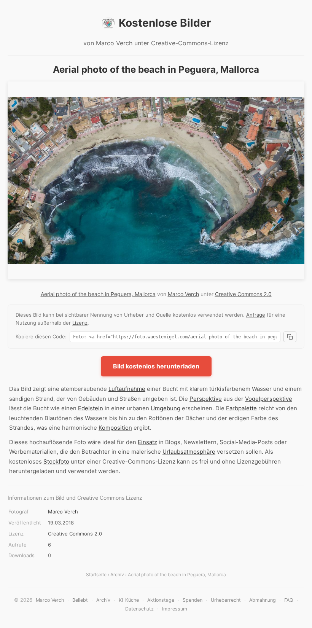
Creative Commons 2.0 (243, 294)
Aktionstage (160, 600)
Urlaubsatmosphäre (188, 451)
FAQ (288, 600)
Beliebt (80, 600)
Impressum (174, 609)
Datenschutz (139, 609)
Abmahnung (262, 600)
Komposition (115, 427)
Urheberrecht (226, 600)
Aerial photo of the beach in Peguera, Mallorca (98, 294)
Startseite (96, 574)
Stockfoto (56, 461)
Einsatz (147, 442)
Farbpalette (241, 408)
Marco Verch (183, 294)
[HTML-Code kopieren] (289, 337)
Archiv (117, 574)
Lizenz (80, 323)
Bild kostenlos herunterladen (156, 366)
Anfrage (255, 315)
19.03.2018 (61, 523)
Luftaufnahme (126, 388)
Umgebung (165, 408)
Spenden (192, 600)
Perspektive (205, 398)
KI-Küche (129, 600)
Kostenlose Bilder (165, 22)
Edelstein (90, 408)
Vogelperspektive (268, 398)
